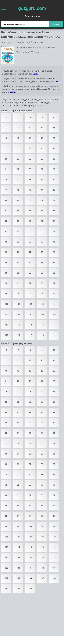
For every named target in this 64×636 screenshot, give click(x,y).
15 (54, 127)
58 (6, 221)
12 (18, 127)
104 (54, 304)
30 (54, 158)
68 (6, 241)
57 (54, 210)
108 (42, 314)
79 (54, 252)
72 (30, 241)
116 (18, 335)
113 (42, 324)
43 (30, 189)
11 (6, 127)
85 (6, 272)
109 (54, 314)
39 (42, 179)
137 (42, 578)
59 (18, 221)
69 (18, 241)
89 (54, 272)
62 (54, 221)
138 (54, 578)
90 (6, 283)
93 (42, 283)
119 (54, 335)
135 (18, 578)
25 (54, 148)
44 (42, 189)
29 (42, 158)
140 (6, 588)
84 (54, 262)
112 (30, 324)
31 (6, 169)
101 (18, 304)
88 (42, 272)
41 (6, 189)
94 (54, 283)
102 (30, 304)
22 (18, 148)
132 (42, 567)
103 (42, 304)
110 (6, 324)
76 (18, 252)
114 (54, 324)
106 (18, 314)
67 (54, 231)
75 (6, 252)
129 (6, 567)
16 (6, 138)
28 (30, 158)
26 (6, 158)
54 (18, 210)
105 (6, 314)
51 (42, 200)
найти (56, 24)
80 (6, 262)
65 (30, 231)
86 (18, 272)
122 (18, 557)
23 (30, 148)
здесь (35, 73)
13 (30, 127)
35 (54, 169)
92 (30, 283)
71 (18, 474)
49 (18, 200)
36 (6, 179)
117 (30, 335)
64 (18, 231)
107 (30, 314)
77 (30, 252)
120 (6, 557)
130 (18, 567)
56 (42, 210)
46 (18, 422)
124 (30, 557)
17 (18, 138)
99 (54, 293)
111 (18, 324)
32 (18, 169)
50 (30, 200)
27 (18, 158)
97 (30, 293)
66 (42, 231)
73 (42, 241)
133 (54, 567)
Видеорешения (32, 16)
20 (54, 138)
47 (30, 422)
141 (18, 588)
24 (42, 148)
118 (42, 335)
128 (54, 557)
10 (54, 117)
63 (6, 231)
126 (42, 557)
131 (30, 567)
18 (30, 138)
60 (30, 221)
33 (30, 169)
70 (6, 474)
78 (42, 252)
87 (30, 272)
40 (54, 179)
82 (30, 262)
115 (6, 335)
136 (30, 578)
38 (30, 179)
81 (18, 262)
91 (18, 283)
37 (18, 179)
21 (6, 148)
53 (6, 210)
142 (30, 588)
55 (30, 210)
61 (42, 221)
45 (54, 189)
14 (42, 127)
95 (6, 293)
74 (54, 241)
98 (42, 293)
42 (18, 189)
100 (6, 304)
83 (42, 262)
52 (54, 200)
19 (42, 138)
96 (18, 293)
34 (42, 169)
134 (6, 578)
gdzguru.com (32, 8)
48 (6, 200)
